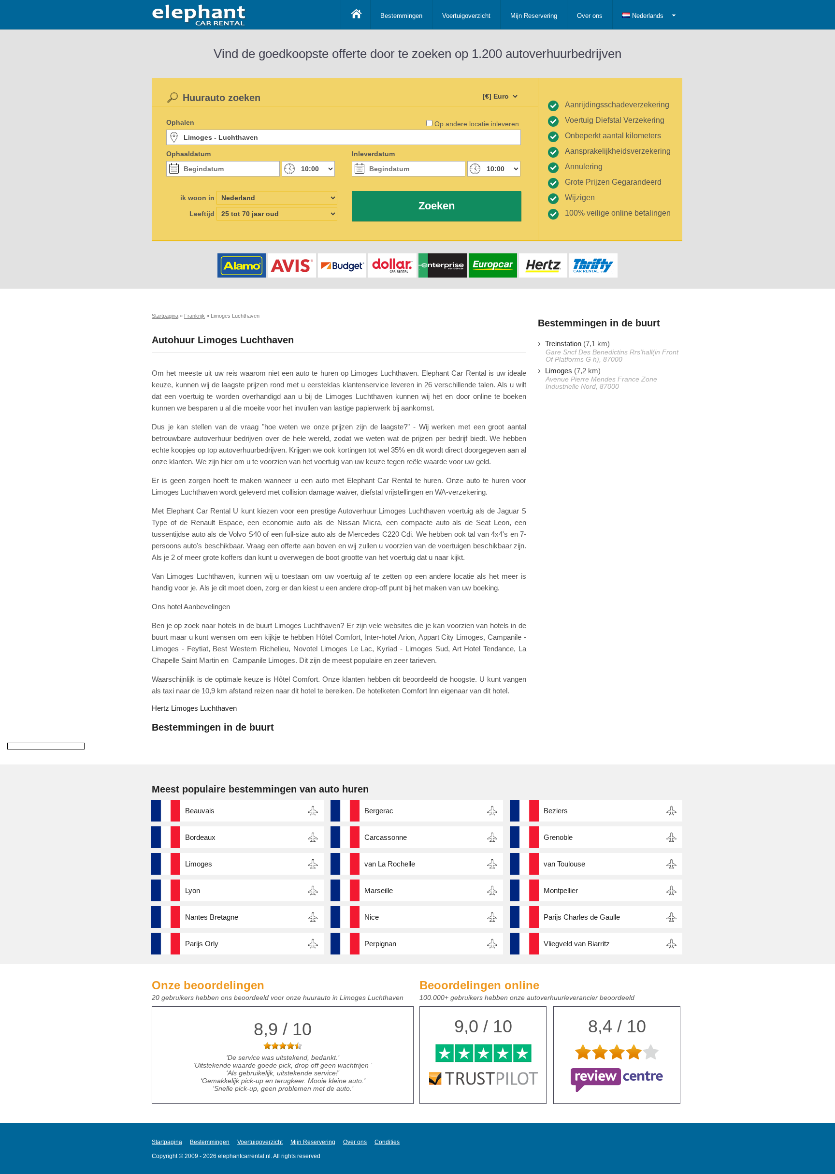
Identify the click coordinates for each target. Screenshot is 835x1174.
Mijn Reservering (533, 15)
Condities (387, 1142)
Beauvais (200, 811)
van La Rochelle (389, 864)
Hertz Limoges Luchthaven (194, 708)
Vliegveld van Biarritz (577, 943)
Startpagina (167, 1142)
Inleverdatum (373, 154)
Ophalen (180, 122)
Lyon (192, 890)
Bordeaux (200, 837)
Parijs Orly (201, 943)
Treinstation (563, 343)
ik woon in (197, 198)
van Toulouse (564, 864)
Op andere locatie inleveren (476, 124)
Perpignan (380, 943)
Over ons (590, 15)
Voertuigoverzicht (466, 15)
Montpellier (561, 890)
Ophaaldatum (188, 154)
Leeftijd (202, 214)
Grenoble (558, 837)
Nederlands (646, 15)
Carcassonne (385, 837)
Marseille (378, 890)
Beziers (556, 811)
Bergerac (378, 811)
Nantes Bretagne (211, 917)
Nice (371, 917)
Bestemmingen (401, 15)
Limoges (558, 371)
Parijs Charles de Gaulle (582, 917)
